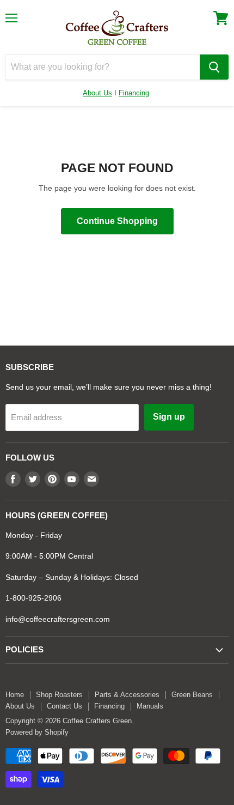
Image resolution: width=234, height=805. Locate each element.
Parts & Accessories (127, 695)
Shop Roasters (59, 695)
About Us (97, 93)
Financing (134, 93)
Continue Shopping (117, 221)
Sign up (169, 416)
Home (14, 695)
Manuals (150, 706)
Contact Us (64, 706)
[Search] (214, 67)
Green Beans (192, 695)
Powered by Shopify (37, 732)
